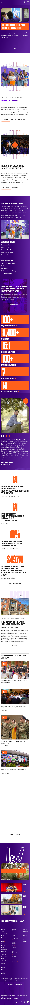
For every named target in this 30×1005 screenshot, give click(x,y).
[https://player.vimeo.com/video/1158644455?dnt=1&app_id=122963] (15, 144)
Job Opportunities (15, 952)
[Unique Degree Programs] (15, 321)
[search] (25, 2)
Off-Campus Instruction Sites (14, 958)
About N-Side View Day (18, 119)
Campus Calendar (3, 972)
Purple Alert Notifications (4, 948)
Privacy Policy (15, 998)
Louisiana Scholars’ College (8, 271)
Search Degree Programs (8, 263)
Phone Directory (3, 944)
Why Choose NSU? (14, 583)
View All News (14, 834)
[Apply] (15, 887)
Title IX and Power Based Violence (4, 962)
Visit (14, 46)
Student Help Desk (4, 957)
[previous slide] (7, 436)
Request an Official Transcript (3, 953)
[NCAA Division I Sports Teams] (15, 387)
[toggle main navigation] (28, 2)
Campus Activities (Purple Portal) (15, 937)
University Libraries (3, 966)
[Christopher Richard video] (15, 415)
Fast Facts (6, 187)
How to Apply (5, 247)
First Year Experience (7, 266)
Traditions (14, 962)
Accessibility (9, 998)
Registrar (25, 941)
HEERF (2, 935)
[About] (15, 910)
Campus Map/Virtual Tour (14, 943)
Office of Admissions (7, 252)
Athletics (14, 933)
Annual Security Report (4, 932)
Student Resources (6, 273)
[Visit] (15, 899)
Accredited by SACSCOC (8, 997)
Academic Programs (14, 930)
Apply (14, 48)
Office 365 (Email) (3, 940)
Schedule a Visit (5, 245)
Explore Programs (14, 42)
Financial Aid (4, 255)
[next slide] (9, 436)
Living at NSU (5, 268)
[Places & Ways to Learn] (15, 374)
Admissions (25, 931)
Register (5, 119)
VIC (2, 969)
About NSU (15, 187)
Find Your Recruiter (6, 250)
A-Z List (3, 929)
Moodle (3, 937)
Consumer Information (14, 948)
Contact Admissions (14, 984)
